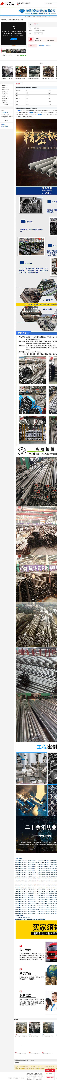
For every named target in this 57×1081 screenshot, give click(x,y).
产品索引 (3, 124)
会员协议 (40, 1078)
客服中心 (22, 1078)
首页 (25, 16)
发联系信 (32, 45)
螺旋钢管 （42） (5, 100)
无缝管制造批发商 (38, 1073)
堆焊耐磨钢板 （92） (6, 98)
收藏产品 (4, 55)
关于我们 (10, 1078)
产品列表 (29, 16)
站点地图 (28, 1078)
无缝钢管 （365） (5, 85)
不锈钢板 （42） (5, 95)
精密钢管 (33, 16)
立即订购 (48, 45)
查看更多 (7, 104)
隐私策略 (34, 1078)
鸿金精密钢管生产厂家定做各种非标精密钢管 (9, 78)
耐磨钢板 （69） (5, 96)
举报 (10, 55)
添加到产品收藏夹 (4, 126)
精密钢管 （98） (5, 91)
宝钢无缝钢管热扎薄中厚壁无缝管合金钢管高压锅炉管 (25, 78)
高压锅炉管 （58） (5, 89)
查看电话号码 (5, 112)
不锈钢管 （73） (5, 93)
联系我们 (16, 1078)
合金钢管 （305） (5, 87)
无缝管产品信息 (30, 1073)
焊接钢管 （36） (5, 102)
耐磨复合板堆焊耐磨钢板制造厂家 (35, 78)
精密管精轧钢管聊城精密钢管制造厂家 (36, 1074)
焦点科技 (36, 1079)
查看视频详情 (13, 45)
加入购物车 (41, 45)
